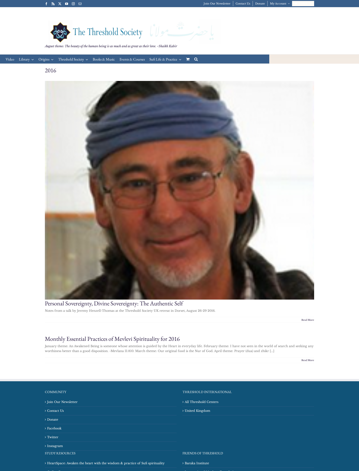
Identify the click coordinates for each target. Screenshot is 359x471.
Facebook (54, 428)
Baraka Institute (197, 463)
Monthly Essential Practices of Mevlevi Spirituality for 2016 (112, 339)
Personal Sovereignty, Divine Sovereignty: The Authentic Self (114, 303)
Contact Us (55, 411)
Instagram (55, 446)
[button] (196, 59)
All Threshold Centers (201, 402)
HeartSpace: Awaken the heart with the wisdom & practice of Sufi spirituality (106, 463)
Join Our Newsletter (62, 402)
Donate (52, 419)
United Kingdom (197, 411)
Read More (307, 319)
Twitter (52, 437)
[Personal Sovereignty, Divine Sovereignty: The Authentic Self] (179, 190)
